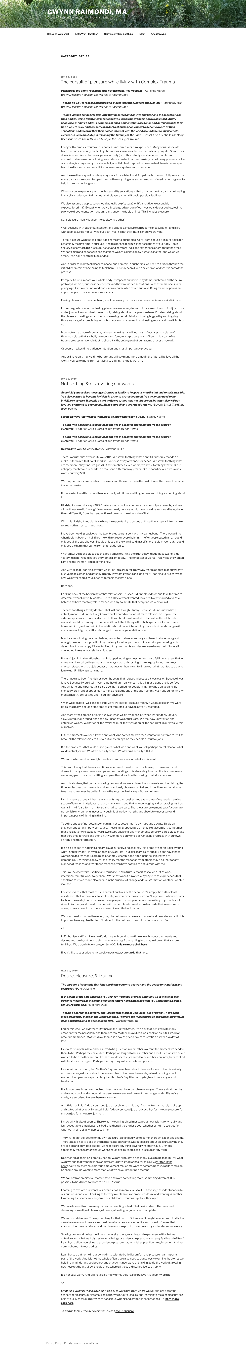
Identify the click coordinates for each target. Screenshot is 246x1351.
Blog (142, 33)
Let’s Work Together (86, 33)
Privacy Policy (53, 1343)
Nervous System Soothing (118, 33)
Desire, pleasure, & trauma (87, 975)
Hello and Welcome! (58, 33)
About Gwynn (158, 33)
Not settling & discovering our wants (97, 383)
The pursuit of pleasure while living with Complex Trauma (118, 81)
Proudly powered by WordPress (81, 1343)
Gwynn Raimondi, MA (87, 11)
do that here (139, 952)
